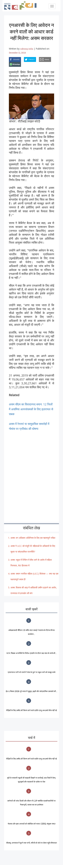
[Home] (22, 5)
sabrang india (26, 48)
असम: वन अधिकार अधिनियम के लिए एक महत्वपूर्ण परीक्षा (32, 537)
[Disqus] (31, 472)
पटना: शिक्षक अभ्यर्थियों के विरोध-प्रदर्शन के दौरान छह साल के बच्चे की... (31, 653)
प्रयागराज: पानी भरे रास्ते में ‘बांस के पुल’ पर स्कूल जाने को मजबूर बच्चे (31, 672)
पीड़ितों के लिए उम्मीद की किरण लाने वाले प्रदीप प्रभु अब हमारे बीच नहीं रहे (31, 710)
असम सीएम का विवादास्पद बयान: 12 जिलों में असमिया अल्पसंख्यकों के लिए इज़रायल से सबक (31, 409)
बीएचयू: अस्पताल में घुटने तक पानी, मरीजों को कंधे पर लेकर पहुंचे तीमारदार (31, 842)
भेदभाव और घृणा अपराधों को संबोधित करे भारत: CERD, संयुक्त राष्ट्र (31, 823)
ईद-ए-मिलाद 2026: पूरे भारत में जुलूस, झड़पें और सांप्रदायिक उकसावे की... (31, 691)
